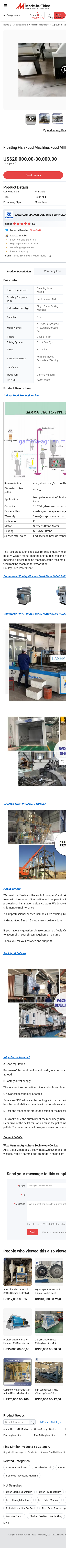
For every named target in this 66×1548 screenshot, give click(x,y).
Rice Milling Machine (44, 1435)
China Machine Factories (19, 1491)
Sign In (8, 255)
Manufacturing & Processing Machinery (31, 24)
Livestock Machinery (17, 1467)
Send (32, 1232)
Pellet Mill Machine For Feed (20, 1508)
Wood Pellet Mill (43, 1467)
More (6, 1522)
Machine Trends (14, 1516)
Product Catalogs (51, 1422)
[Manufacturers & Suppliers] (33, 6)
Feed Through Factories (18, 1500)
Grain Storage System (45, 1429)
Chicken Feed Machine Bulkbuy (46, 1516)
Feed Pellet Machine (48, 1500)
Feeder (61, 1467)
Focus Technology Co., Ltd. (42, 1534)
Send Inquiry (33, 175)
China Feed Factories (50, 1491)
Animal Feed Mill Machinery (17, 1429)
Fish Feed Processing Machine (22, 1475)
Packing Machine (12, 1435)
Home (6, 24)
